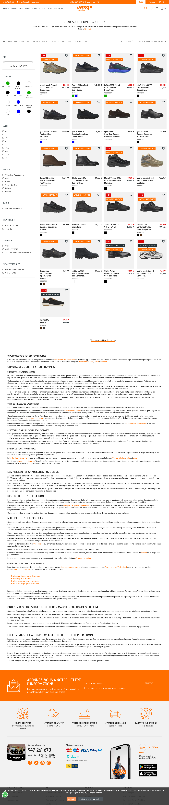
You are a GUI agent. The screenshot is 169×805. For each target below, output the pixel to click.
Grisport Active (11, 185)
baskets (144, 553)
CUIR (7, 246)
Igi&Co (8, 188)
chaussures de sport (34, 418)
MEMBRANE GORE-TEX (14, 269)
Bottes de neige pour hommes (25, 583)
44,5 (7, 154)
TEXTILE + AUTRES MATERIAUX (18, 253)
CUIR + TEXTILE (11, 225)
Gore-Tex (37, 544)
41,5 (7, 138)
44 (6, 151)
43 (6, 144)
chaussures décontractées (136, 424)
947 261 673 (8, 2)
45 (6, 158)
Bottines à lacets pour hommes (25, 576)
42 (6, 141)
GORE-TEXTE (10, 273)
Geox (7, 182)
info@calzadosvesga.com (28, 2)
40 (6, 131)
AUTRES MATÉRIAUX (13, 208)
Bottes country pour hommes (25, 581)
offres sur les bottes (83, 558)
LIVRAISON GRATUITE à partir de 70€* (84, 2)
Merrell (8, 192)
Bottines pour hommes (22, 578)
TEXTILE (8, 229)
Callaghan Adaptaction (14, 175)
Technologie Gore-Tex (18, 458)
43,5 (7, 148)
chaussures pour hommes (64, 360)
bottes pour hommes (72, 411)
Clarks (7, 178)
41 (6, 134)
